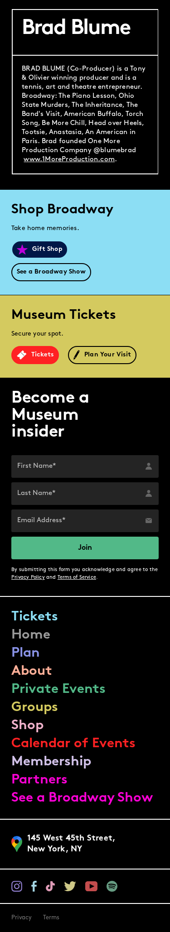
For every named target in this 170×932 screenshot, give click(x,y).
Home (30, 635)
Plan (25, 653)
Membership (51, 762)
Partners (39, 780)
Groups (34, 708)
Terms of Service (77, 577)
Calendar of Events (73, 744)
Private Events (58, 689)
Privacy (21, 918)
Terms (51, 918)
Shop (27, 726)
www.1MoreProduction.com (69, 159)
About (31, 671)
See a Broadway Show (82, 798)
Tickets (34, 617)
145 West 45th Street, (71, 844)
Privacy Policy (28, 577)
